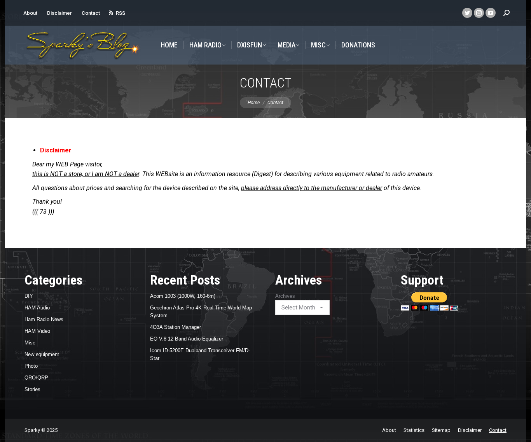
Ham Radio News (43, 319)
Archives (285, 296)
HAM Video (37, 331)
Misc (29, 343)
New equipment (41, 354)
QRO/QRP (36, 378)
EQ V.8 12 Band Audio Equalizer (186, 339)
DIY (28, 296)
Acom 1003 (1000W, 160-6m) (182, 296)
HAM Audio (37, 308)
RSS (120, 13)
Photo (31, 366)
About (30, 13)
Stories (32, 389)
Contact (91, 13)
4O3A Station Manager (175, 327)
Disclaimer (59, 13)
